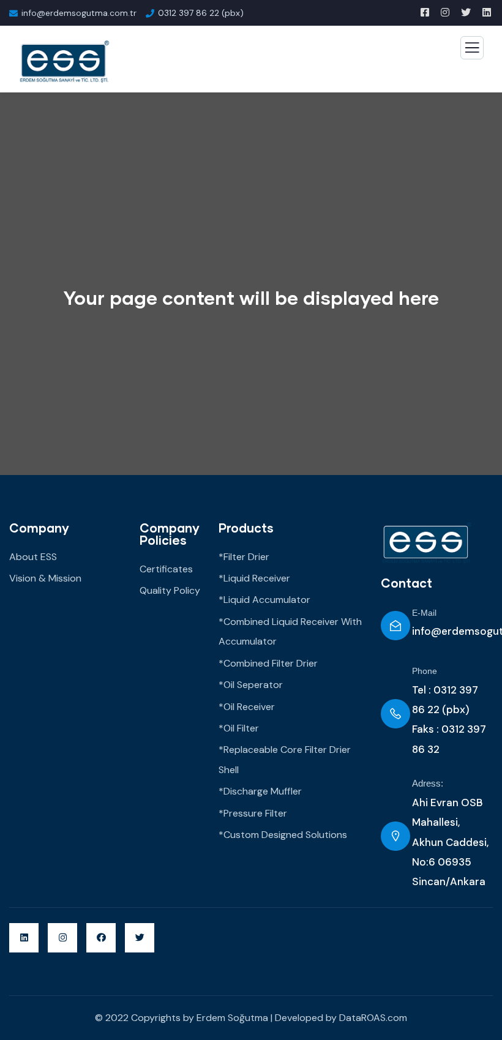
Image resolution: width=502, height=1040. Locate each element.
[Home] (427, 543)
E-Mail (424, 613)
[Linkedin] (24, 937)
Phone (424, 671)
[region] (159, 951)
